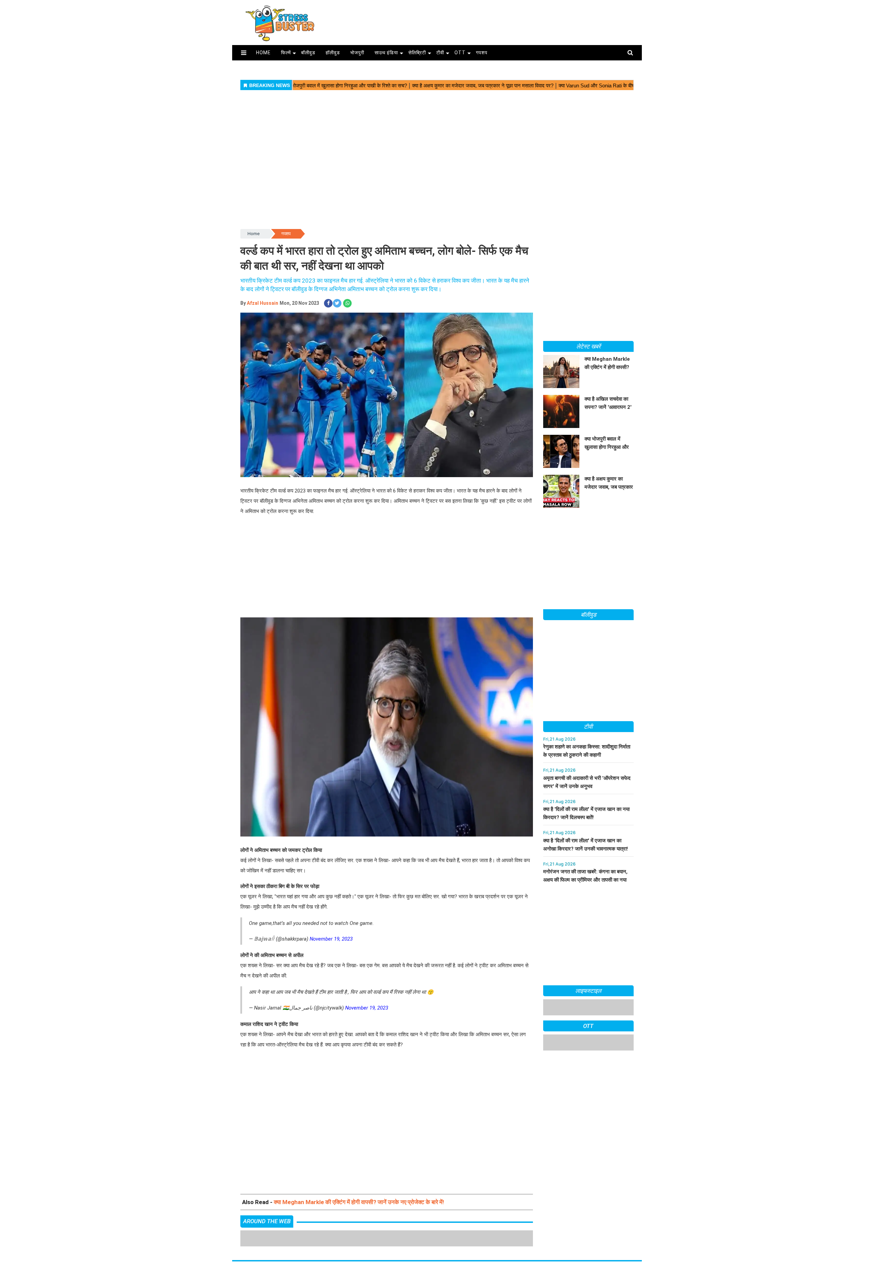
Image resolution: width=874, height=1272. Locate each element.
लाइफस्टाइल (588, 990)
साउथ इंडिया (386, 52)
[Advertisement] (484, 19)
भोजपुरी (357, 52)
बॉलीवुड (308, 52)
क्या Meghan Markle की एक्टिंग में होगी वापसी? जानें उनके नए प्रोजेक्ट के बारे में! (359, 1202)
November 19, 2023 (331, 939)
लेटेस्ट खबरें (588, 346)
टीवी (440, 52)
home (263, 52)
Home (253, 233)
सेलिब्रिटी (417, 52)
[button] (243, 52)
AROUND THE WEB (267, 1221)
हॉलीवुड (333, 52)
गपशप (482, 52)
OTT (460, 52)
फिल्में (286, 52)
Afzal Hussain (262, 303)
